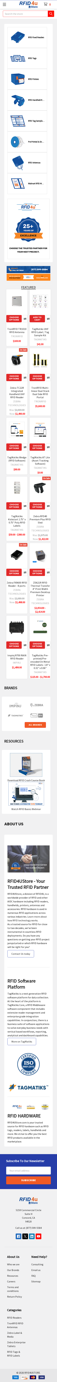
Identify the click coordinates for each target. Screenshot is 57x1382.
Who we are (13, 1264)
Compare (25, 318)
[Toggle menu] (4, 4)
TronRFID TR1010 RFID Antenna (16, 330)
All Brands (35, 724)
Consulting (37, 1264)
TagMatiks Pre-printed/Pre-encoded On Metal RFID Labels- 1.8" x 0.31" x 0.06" (40, 662)
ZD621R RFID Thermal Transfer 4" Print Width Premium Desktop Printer (40, 589)
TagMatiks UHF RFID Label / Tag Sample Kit (40, 332)
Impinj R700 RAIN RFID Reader (16, 657)
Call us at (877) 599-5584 (28, 1227)
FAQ (33, 1275)
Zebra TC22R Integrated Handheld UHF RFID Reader (17, 392)
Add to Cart (37, 318)
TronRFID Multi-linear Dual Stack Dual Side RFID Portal (40, 392)
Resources (12, 1275)
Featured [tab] (28, 287)
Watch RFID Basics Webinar (26, 809)
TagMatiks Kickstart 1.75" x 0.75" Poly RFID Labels (17, 521)
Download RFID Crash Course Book (26, 780)
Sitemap (36, 1281)
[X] (25, 1236)
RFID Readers (14, 1317)
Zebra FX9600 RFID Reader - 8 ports (17, 584)
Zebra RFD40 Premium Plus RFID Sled (40, 519)
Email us (36, 1270)
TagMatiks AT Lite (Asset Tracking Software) (40, 460)
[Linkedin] (32, 1236)
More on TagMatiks (21, 1041)
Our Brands (13, 1270)
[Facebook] (18, 1236)
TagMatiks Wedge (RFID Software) (16, 459)
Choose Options (14, 318)
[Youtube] (38, 1236)
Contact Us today (20, 953)
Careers (11, 1281)
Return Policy (14, 1296)
